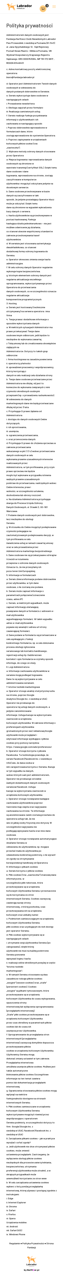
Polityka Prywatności (33, 1243)
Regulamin (14, 1243)
